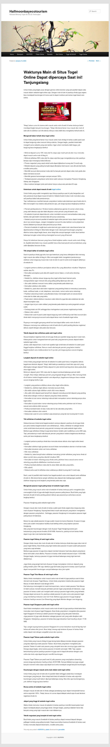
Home (12, 54)
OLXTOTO (61, 737)
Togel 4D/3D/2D (71, 54)
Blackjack (20, 54)
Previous (90, 61)
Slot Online (59, 54)
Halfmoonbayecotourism (28, 11)
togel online (56, 189)
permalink (61, 730)
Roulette (49, 54)
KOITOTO (29, 54)
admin (47, 730)
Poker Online (40, 54)
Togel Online (83, 54)
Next (98, 61)
